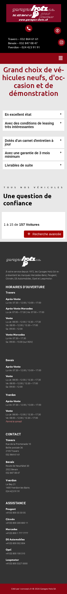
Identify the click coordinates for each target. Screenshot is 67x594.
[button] (60, 58)
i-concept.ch (26, 588)
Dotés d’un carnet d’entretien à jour (29, 142)
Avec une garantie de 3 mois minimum (27, 155)
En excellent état (18, 114)
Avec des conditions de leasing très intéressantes (29, 125)
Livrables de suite (19, 165)
